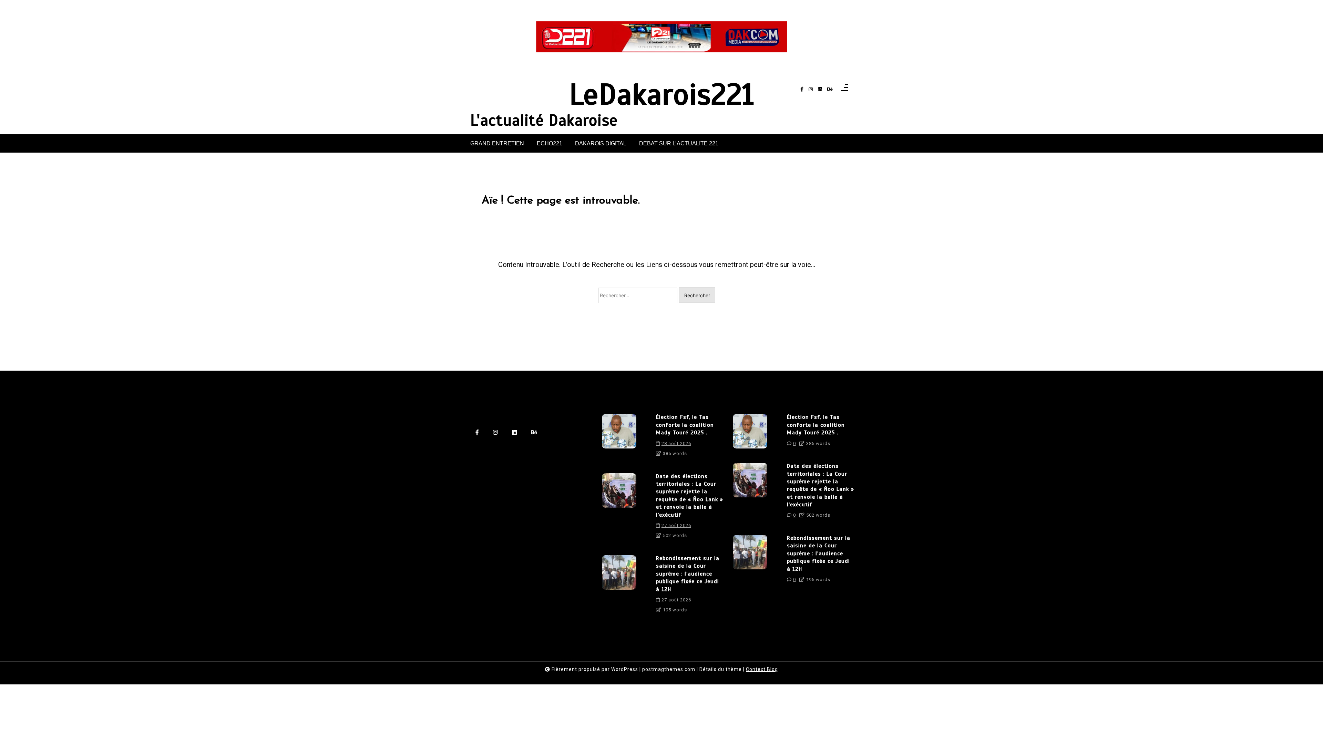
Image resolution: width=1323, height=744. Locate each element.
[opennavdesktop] (844, 89)
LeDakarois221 (661, 94)
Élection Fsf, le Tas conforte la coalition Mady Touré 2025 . (685, 425)
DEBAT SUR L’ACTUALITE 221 (678, 143)
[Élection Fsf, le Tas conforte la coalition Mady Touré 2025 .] (619, 437)
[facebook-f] (801, 89)
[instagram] (811, 89)
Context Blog (762, 669)
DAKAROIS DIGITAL (600, 143)
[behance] (830, 89)
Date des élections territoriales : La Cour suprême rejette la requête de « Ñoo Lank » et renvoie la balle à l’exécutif (689, 495)
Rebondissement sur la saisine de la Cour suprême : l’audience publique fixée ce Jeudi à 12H (687, 574)
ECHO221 (549, 143)
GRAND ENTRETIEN (497, 143)
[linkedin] (820, 89)
